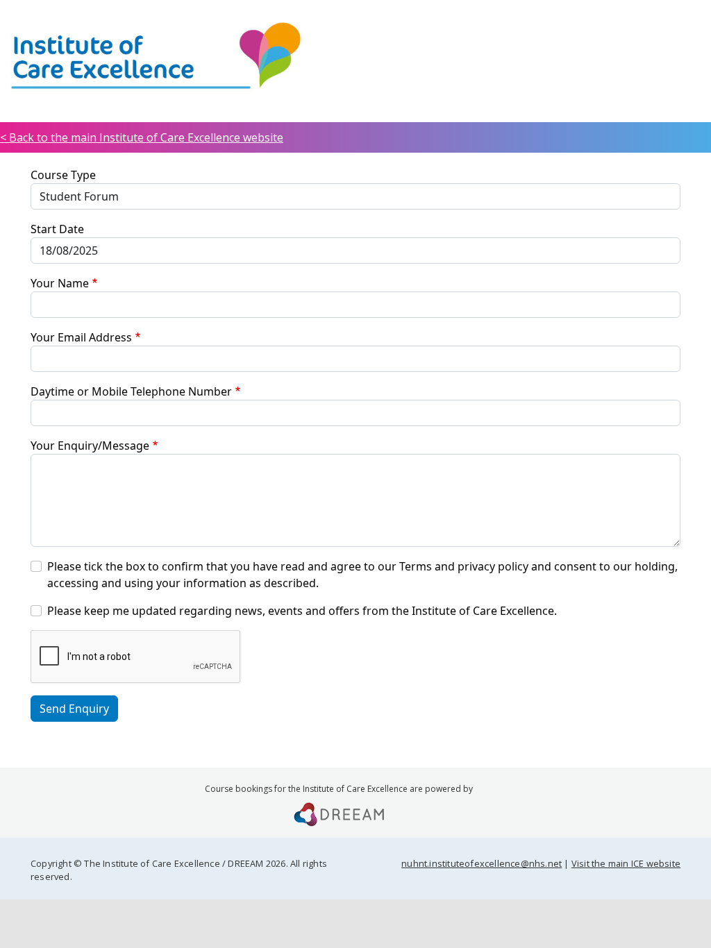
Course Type (63, 175)
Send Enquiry (74, 708)
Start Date (57, 229)
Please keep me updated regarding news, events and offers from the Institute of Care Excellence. (302, 610)
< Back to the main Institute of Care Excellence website (141, 137)
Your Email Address (81, 337)
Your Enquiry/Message (90, 445)
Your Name (60, 283)
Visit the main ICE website (625, 863)
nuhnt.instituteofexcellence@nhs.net (481, 863)
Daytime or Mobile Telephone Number (131, 391)
